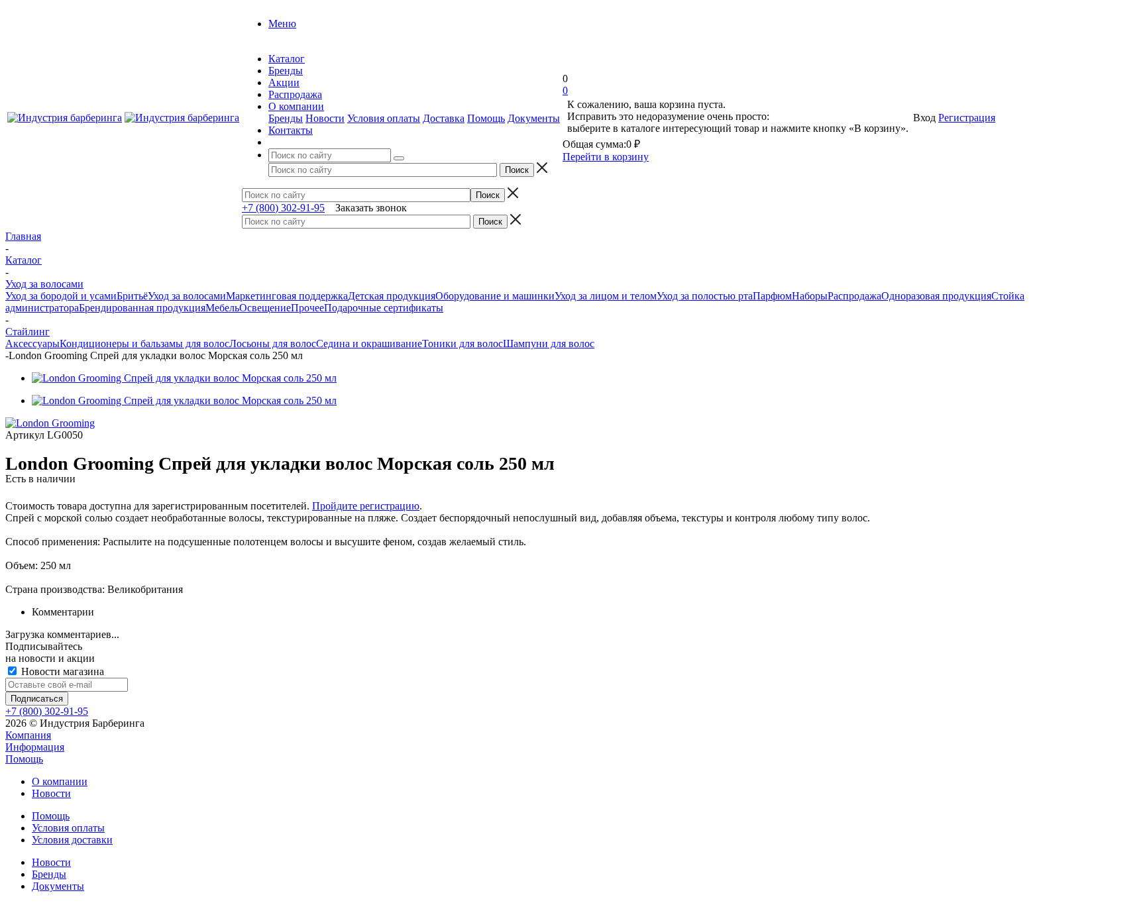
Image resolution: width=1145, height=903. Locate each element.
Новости (325, 118)
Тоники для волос (462, 343)
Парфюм (772, 295)
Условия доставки (72, 839)
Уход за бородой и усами (61, 295)
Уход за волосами (187, 295)
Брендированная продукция (142, 307)
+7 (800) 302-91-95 (283, 207)
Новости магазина (61, 671)
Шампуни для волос (548, 343)
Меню (282, 23)
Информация (34, 747)
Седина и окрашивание (369, 343)
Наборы (810, 295)
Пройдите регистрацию (365, 505)
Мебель (222, 307)
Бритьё (132, 295)
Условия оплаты (383, 118)
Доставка (443, 118)
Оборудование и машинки (495, 295)
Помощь (486, 118)
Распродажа (854, 295)
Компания (28, 735)
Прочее (307, 307)
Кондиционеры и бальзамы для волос (144, 343)
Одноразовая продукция (936, 295)
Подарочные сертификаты (383, 307)
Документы (534, 118)
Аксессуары (32, 343)
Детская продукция (391, 295)
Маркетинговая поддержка (287, 295)
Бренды (285, 118)
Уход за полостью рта (705, 295)
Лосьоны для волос (272, 343)
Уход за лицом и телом (606, 295)
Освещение (265, 307)
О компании (59, 781)
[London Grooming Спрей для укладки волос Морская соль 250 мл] (184, 378)
